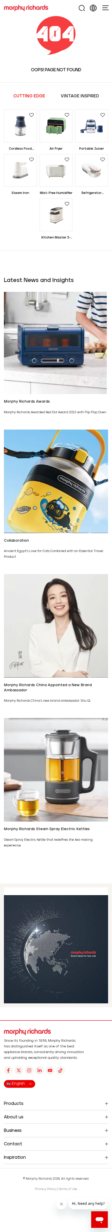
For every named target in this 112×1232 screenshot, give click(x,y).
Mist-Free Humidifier (56, 193)
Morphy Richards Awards (27, 401)
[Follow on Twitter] (18, 1070)
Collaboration (16, 540)
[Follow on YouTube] (50, 1070)
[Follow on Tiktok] (60, 1070)
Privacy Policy (45, 1189)
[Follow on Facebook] (8, 1070)
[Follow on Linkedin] (39, 1070)
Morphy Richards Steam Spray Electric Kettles (47, 829)
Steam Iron (20, 193)
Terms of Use (67, 1189)
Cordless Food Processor (20, 149)
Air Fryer (56, 148)
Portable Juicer (91, 148)
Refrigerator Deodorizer (92, 193)
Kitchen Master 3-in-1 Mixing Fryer (56, 238)
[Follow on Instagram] (29, 1070)
